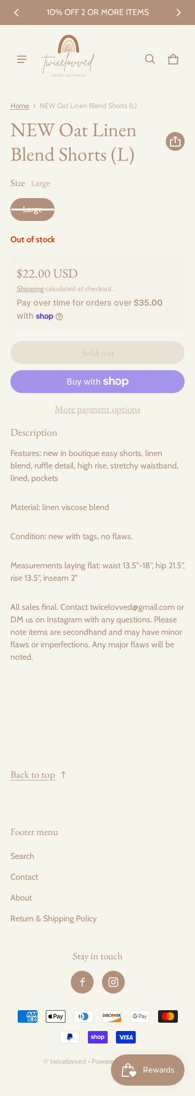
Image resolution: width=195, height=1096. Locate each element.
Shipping (30, 288)
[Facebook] (82, 982)
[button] (150, 59)
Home (19, 105)
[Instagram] (113, 982)
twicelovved (69, 1061)
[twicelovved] (68, 59)
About (21, 898)
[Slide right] (178, 12)
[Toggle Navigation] (21, 59)
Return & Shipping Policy (53, 918)
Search (22, 856)
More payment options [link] (97, 409)
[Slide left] (16, 12)
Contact (24, 877)
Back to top (32, 774)
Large (32, 209)
